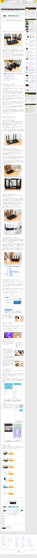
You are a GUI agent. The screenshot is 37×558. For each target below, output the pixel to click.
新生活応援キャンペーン (6, 447)
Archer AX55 (11, 458)
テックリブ (22, 546)
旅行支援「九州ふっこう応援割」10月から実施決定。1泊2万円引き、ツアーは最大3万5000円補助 (31, 99)
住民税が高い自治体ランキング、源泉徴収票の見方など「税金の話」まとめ (32, 112)
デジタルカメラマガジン (4, 545)
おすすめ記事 (28, 104)
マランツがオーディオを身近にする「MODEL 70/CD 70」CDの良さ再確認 (32, 29)
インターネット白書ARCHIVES (5, 547)
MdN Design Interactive (24, 545)
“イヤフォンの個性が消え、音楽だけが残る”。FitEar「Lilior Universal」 (32, 22)
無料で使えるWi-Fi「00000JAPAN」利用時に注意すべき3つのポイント (32, 107)
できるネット (3, 546)
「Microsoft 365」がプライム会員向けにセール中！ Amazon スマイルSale (32, 67)
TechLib (23, 547)
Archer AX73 (11, 465)
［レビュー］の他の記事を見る (13, 514)
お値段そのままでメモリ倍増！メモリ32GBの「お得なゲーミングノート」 (32, 32)
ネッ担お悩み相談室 (4, 543)
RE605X (3, 520)
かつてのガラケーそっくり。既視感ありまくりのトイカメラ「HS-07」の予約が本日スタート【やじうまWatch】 (31, 14)
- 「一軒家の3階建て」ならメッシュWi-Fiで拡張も (9, 78)
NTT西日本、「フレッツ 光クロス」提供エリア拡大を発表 (32, 44)
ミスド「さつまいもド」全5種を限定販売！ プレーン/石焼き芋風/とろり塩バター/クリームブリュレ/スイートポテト (30, 102)
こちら (16, 221)
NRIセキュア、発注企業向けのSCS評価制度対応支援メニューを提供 (32, 73)
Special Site (28, 19)
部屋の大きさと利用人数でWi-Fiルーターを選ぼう (9, 75)
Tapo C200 (10, 478)
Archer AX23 (3, 517)
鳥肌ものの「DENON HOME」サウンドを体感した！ (32, 24)
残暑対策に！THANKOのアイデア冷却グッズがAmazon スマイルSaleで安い (32, 59)
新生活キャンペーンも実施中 (7, 80)
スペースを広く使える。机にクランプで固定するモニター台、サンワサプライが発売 (32, 78)
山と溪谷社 (16, 542)
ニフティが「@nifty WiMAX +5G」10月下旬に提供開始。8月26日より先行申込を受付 (32, 81)
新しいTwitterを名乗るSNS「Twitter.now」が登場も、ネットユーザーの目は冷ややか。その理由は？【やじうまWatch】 (31, 12)
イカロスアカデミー (24, 542)
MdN (21, 543)
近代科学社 (16, 545)
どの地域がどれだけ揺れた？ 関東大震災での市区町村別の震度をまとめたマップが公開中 (30, 56)
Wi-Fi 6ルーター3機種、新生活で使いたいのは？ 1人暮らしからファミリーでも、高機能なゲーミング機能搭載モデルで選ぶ (17, 511)
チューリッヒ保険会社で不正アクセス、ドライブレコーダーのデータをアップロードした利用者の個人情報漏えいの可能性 (31, 17)
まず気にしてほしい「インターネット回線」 (8, 74)
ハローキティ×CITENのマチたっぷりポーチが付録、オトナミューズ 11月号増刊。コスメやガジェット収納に (31, 100)
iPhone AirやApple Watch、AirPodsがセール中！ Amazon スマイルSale (32, 63)
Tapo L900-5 (10, 485)
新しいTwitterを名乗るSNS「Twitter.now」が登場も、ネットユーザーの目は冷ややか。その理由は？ (30, 52)
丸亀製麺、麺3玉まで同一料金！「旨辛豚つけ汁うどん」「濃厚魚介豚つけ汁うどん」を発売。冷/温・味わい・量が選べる (30, 97)
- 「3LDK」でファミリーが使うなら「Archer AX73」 (9, 77)
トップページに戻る (13, 532)
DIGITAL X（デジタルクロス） (11, 542)
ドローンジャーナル (4, 542)
